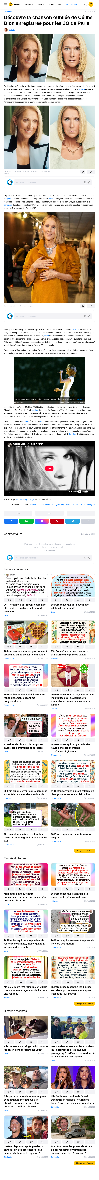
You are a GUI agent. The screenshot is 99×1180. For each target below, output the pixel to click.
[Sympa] (14, 4)
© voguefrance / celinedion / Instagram (16, 171)
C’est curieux (9, 658)
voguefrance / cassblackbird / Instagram (78, 505)
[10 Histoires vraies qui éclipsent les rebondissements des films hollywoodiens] (26, 676)
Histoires (54, 658)
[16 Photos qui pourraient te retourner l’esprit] (73, 815)
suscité (76, 329)
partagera (8, 205)
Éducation (7, 997)
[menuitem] (29, 4)
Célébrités (8, 12)
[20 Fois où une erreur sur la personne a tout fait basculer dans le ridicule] (26, 772)
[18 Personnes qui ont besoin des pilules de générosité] (73, 586)
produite (35, 410)
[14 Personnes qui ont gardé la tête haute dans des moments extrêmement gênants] (73, 725)
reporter (8, 199)
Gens (6, 615)
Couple (6, 904)
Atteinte (52, 199)
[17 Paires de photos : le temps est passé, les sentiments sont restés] (26, 725)
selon (46, 336)
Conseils (54, 708)
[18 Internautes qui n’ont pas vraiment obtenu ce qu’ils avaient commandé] (26, 632)
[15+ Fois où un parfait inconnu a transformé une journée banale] (73, 632)
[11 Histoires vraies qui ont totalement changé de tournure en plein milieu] (73, 772)
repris (26, 422)
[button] (18, 513)
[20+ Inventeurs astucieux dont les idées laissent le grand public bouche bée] (26, 815)
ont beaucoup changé (25, 499)
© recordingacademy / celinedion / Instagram (18, 306)
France (82, 89)
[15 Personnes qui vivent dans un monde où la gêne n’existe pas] (73, 875)
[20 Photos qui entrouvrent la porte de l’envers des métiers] (73, 921)
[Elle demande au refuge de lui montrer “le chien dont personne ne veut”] (26, 1028)
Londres (72, 434)
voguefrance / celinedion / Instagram (44, 505)
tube (42, 422)
